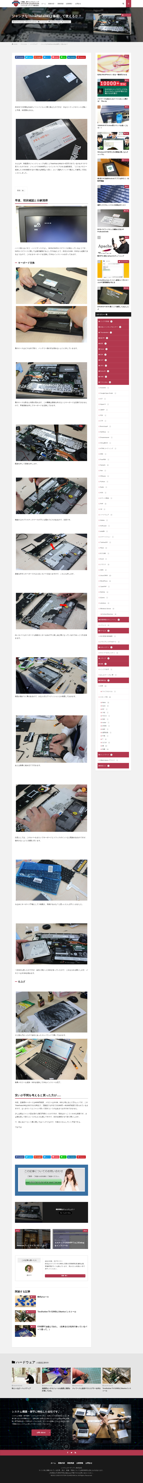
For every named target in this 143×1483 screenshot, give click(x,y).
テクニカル (24, 44)
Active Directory (124, 261)
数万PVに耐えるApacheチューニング (110, 256)
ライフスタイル (108, 691)
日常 (34, 1326)
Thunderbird (105, 332)
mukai (105, 722)
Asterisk (104, 387)
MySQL (104, 592)
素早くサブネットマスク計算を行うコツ (111, 205)
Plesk (103, 548)
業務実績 (60, 3)
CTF (103, 421)
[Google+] (38, 57)
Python (104, 481)
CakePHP (104, 586)
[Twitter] (29, 57)
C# (102, 509)
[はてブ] (47, 57)
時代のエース (43, 1297)
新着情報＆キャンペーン (110, 619)
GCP (103, 360)
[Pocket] (55, 57)
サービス (104, 631)
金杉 (105, 729)
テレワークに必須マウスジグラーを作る (86, 1388)
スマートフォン (106, 537)
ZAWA (105, 726)
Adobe (103, 520)
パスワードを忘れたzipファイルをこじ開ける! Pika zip (112, 100)
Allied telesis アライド (108, 760)
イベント (104, 625)
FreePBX (104, 459)
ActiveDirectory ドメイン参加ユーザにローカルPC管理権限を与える (113, 281)
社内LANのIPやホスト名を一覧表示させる (112, 74)
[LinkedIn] (71, 57)
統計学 (103, 338)
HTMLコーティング (108, 448)
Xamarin (126, 160)
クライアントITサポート (109, 642)
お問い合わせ (41, 1432)
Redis (103, 487)
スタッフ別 (105, 697)
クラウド (104, 564)
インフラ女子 (106, 669)
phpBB (103, 531)
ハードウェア (43, 22)
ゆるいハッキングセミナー (110, 327)
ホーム (43, 3)
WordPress (105, 581)
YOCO (105, 716)
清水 (105, 719)
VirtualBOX (105, 443)
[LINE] (63, 57)
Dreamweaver (106, 437)
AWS (103, 570)
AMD (103, 376)
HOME (15, 44)
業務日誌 (104, 680)
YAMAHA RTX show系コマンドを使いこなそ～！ (112, 126)
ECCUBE (104, 553)
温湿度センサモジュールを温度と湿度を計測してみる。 (56, 1389)
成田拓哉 (106, 732)
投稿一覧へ (64, 1275)
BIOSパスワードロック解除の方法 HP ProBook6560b (110, 230)
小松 (105, 712)
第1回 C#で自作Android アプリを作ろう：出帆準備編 (113, 179)
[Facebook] (19, 57)
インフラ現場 (106, 321)
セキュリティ (106, 647)
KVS (103, 492)
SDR (103, 354)
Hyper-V (104, 404)
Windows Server (107, 608)
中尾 (105, 736)
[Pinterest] (81, 57)
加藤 (127, 133)
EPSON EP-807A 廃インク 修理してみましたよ (113, 308)
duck (34, 1296)
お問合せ (78, 3)
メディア (104, 658)
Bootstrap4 (105, 426)
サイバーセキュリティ (109, 653)
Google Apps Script (108, 393)
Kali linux (104, 432)
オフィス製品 (106, 498)
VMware (104, 476)
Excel (103, 559)
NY (104, 709)
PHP (103, 503)
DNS (103, 454)
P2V (103, 415)
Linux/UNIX (105, 575)
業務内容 (51, 3)
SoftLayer (104, 526)
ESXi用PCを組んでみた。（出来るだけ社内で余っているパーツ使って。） (62, 1327)
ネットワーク (106, 755)
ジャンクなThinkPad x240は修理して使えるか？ (54, 44)
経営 (103, 343)
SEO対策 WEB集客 (107, 636)
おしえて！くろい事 (108, 675)
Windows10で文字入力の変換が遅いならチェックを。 (112, 153)
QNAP (103, 410)
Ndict (105, 702)
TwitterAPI (105, 542)
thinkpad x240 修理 (55, 22)
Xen (103, 470)
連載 (103, 664)
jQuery (103, 597)
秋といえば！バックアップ (21, 1388)
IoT (102, 399)
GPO (103, 365)
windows (104, 603)
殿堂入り (104, 766)
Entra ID (104, 371)
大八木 (106, 742)
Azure (103, 349)
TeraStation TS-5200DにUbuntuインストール (56, 1311)
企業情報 (69, 3)
